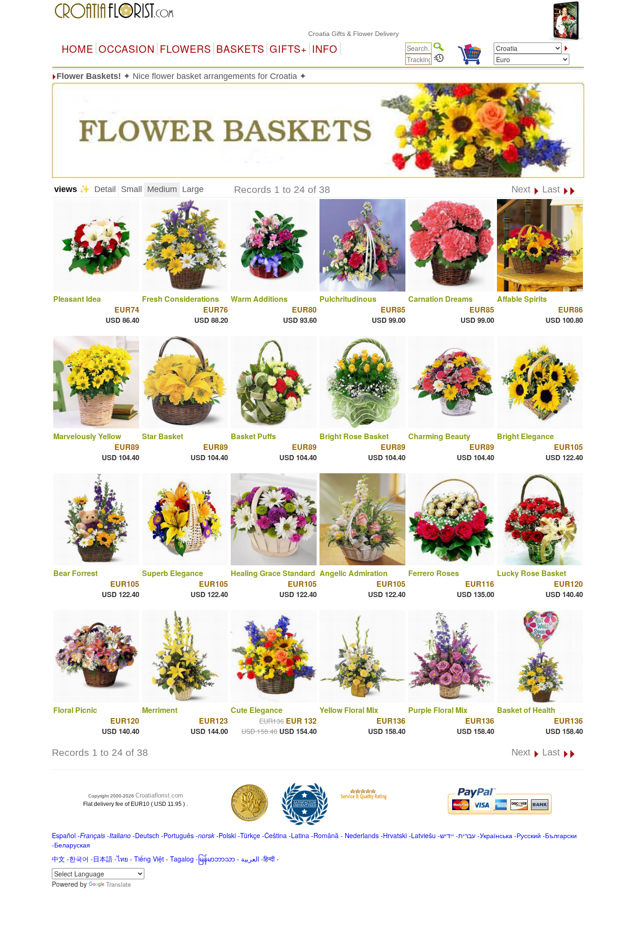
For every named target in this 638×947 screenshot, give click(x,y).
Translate (118, 884)
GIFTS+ (288, 49)
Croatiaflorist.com (159, 795)
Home (77, 49)
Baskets (240, 49)
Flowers (185, 49)
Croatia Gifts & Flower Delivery (329, 33)
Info (325, 49)
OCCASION (127, 49)
